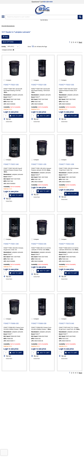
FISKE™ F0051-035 (38, 164)
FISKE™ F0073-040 (66, 323)
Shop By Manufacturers (8, 26)
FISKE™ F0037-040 (11, 164)
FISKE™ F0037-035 (66, 85)
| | (35, 46)
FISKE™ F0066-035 (11, 323)
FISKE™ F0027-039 (38, 85)
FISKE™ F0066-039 (38, 323)
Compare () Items (7, 50)
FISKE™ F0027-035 (11, 85)
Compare (8, 80)
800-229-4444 (48, 2)
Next (80, 42)
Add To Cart (17, 116)
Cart (44, 20)
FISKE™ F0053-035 (38, 244)
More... (6, 92)
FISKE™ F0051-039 (66, 164)
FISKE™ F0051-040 (11, 244)
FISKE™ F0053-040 (66, 244)
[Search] (80, 17)
